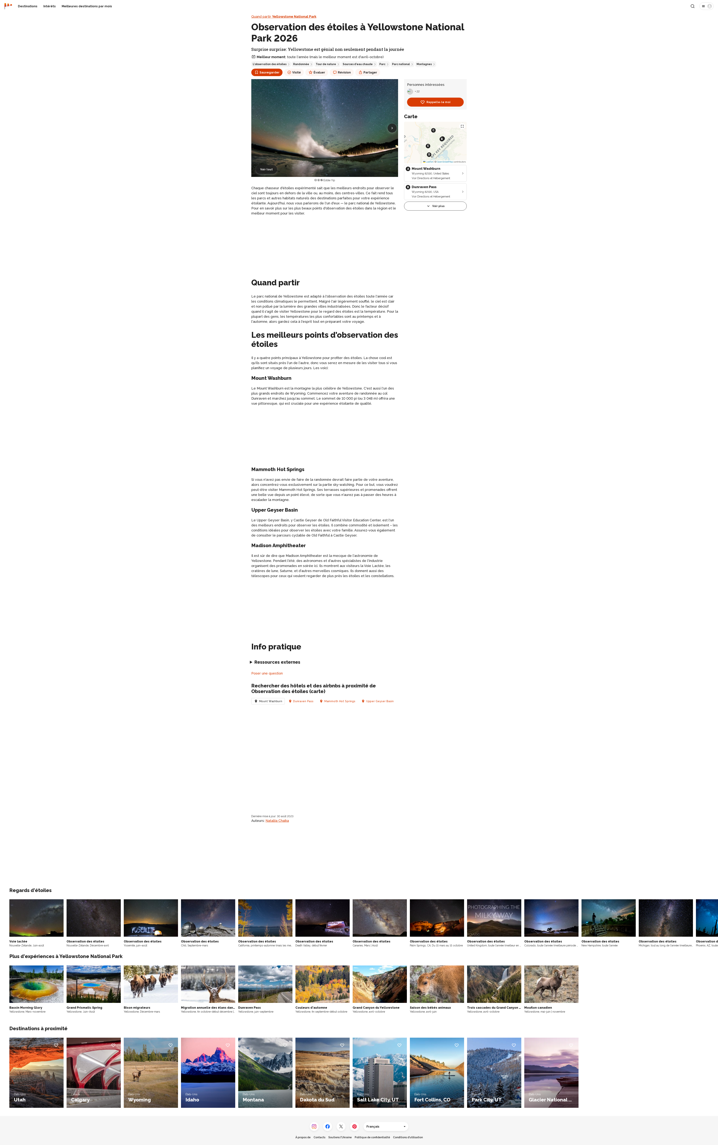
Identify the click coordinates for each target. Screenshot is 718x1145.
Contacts (319, 1137)
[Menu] (706, 6)
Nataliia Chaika (277, 821)
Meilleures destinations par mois (87, 6)
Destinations (27, 6)
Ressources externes (277, 662)
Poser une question (267, 673)
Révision (344, 72)
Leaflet (429, 161)
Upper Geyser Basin (380, 701)
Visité (296, 72)
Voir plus (438, 206)
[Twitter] (341, 1126)
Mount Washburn (270, 701)
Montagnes (424, 64)
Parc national (401, 64)
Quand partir (283, 17)
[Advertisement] (324, 245)
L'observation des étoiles (269, 64)
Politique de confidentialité (372, 1137)
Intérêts (49, 6)
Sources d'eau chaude (358, 64)
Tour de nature (326, 64)
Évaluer (319, 72)
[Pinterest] (354, 1126)
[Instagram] (314, 1126)
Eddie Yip (329, 180)
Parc (382, 64)
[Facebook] (327, 1126)
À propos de (303, 1137)
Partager (370, 72)
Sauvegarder (270, 72)
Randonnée (301, 64)
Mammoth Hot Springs (339, 701)
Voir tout (266, 169)
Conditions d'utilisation (408, 1137)
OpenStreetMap (445, 161)
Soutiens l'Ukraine (340, 1137)
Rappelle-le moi (438, 102)
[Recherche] (692, 6)
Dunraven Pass (303, 701)
